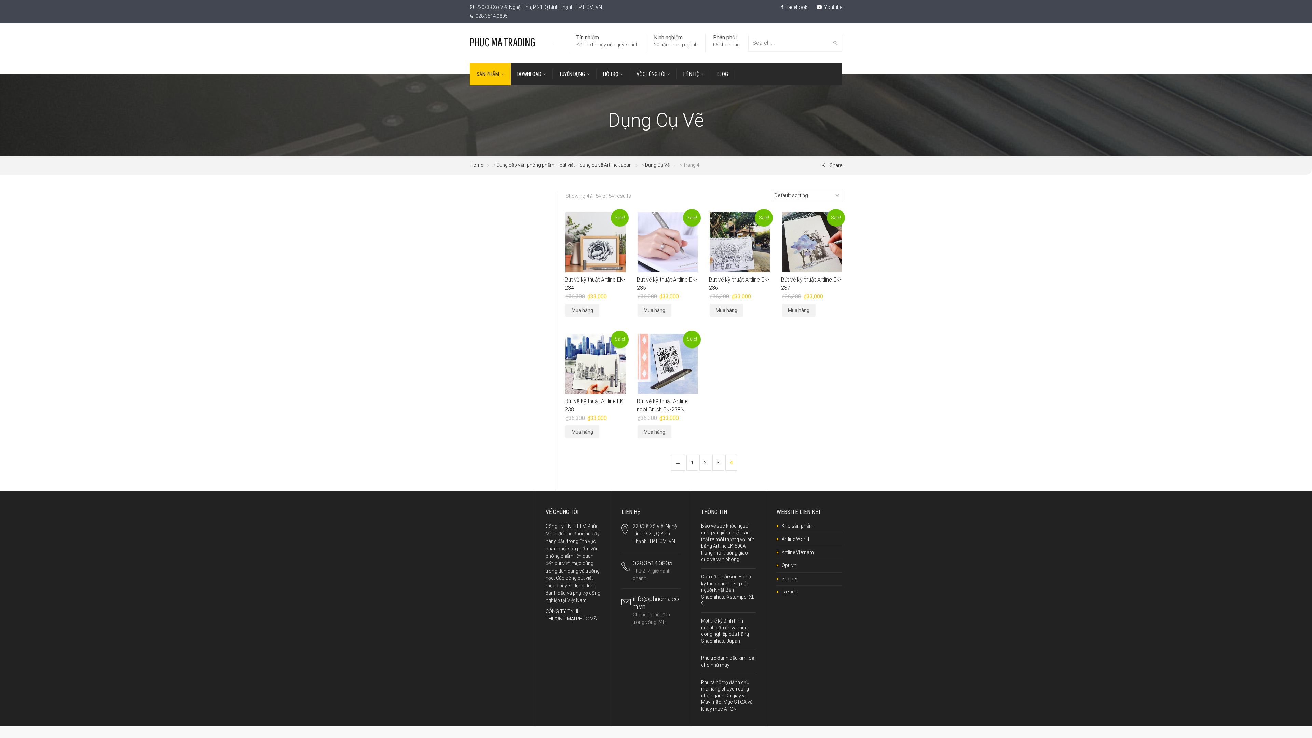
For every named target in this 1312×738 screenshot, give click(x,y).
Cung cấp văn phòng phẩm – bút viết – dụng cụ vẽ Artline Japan (564, 165)
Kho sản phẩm (798, 526)
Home (476, 165)
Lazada (789, 591)
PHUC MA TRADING (502, 42)
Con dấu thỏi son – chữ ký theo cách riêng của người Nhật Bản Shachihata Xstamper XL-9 (728, 590)
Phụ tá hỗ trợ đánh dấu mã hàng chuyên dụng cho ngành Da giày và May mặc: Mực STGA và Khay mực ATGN (727, 696)
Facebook (795, 7)
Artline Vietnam (798, 552)
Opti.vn (789, 565)
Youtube (832, 7)
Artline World (795, 539)
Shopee (790, 579)
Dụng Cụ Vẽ (657, 165)
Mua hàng (582, 310)
